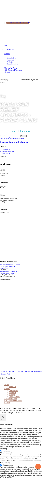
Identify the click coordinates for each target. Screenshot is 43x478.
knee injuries (4, 138)
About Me (10, 49)
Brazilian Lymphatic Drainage (7, 273)
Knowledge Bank (10, 68)
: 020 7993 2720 (19, 23)
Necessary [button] (3, 449)
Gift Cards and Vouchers (13, 70)
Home (6, 45)
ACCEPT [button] (19, 413)
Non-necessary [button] (5, 463)
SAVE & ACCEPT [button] (7, 477)
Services (7, 54)
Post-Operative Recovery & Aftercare (10, 264)
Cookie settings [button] (7, 413)
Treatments (12, 393)
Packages (12, 395)
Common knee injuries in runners (15, 142)
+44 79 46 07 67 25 (5, 153)
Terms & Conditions (8, 372)
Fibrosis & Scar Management (7, 266)
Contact (7, 72)
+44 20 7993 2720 (5, 149)
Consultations (13, 391)
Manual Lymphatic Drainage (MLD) (9, 271)
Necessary (6, 451)
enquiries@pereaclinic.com (7, 151)
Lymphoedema (4, 268)
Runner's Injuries (18, 138)
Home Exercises (12, 64)
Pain (10, 138)
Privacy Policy (6, 374)
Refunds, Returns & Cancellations (30, 372)
